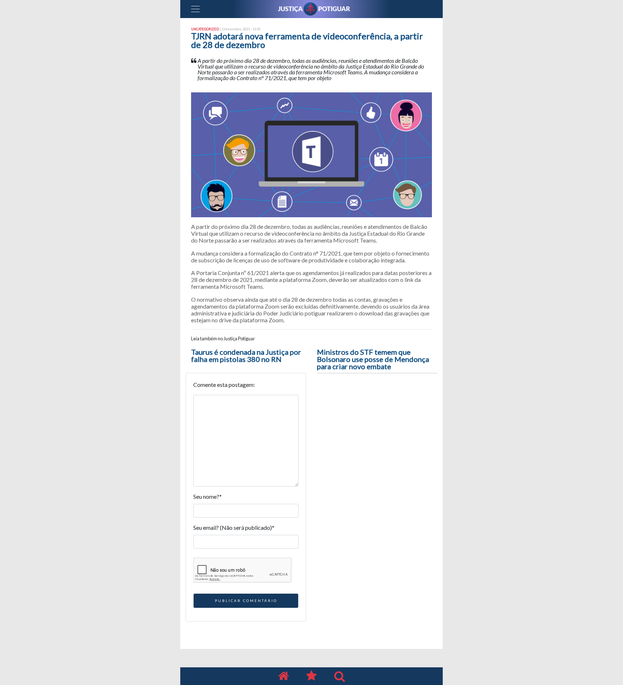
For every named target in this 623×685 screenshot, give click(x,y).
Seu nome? (207, 496)
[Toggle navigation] (195, 9)
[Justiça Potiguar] (283, 676)
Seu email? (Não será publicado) (233, 527)
